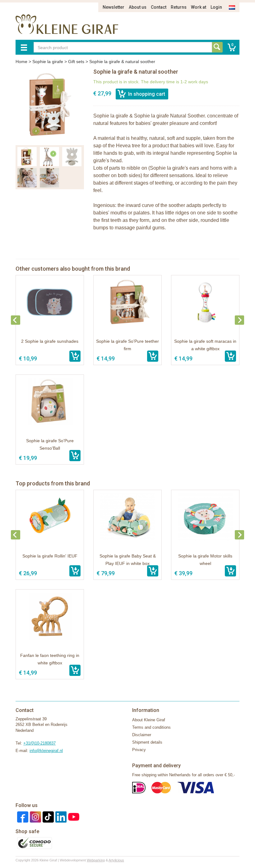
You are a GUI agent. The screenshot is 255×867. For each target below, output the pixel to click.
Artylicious (116, 860)
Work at (198, 7)
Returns (179, 7)
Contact (158, 7)
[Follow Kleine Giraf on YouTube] (73, 816)
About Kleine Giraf (148, 720)
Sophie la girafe (47, 61)
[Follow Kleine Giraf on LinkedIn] (60, 816)
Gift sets (76, 61)
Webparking (96, 860)
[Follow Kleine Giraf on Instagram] (34, 816)
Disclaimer (141, 734)
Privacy (139, 749)
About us (137, 7)
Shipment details (147, 742)
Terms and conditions (151, 727)
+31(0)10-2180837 (39, 743)
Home (21, 61)
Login (216, 7)
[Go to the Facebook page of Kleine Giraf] (22, 816)
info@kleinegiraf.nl (46, 750)
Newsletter (113, 7)
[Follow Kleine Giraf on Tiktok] (47, 816)
